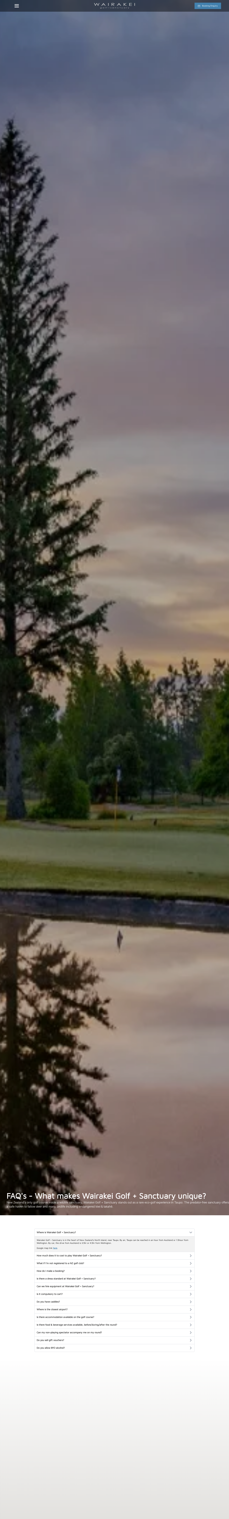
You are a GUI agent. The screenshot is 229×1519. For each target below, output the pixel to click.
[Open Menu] (17, 6)
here (55, 1248)
